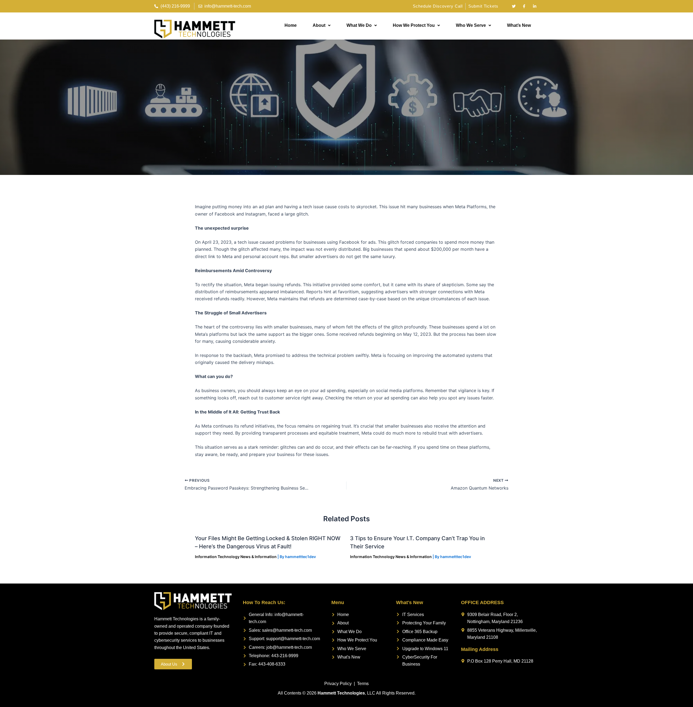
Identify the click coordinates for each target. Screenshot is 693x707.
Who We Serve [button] (471, 25)
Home (291, 25)
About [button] (319, 25)
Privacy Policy (338, 683)
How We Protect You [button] (414, 25)
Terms (363, 683)
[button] (322, 25)
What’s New (519, 25)
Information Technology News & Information (236, 556)
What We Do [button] (359, 25)
